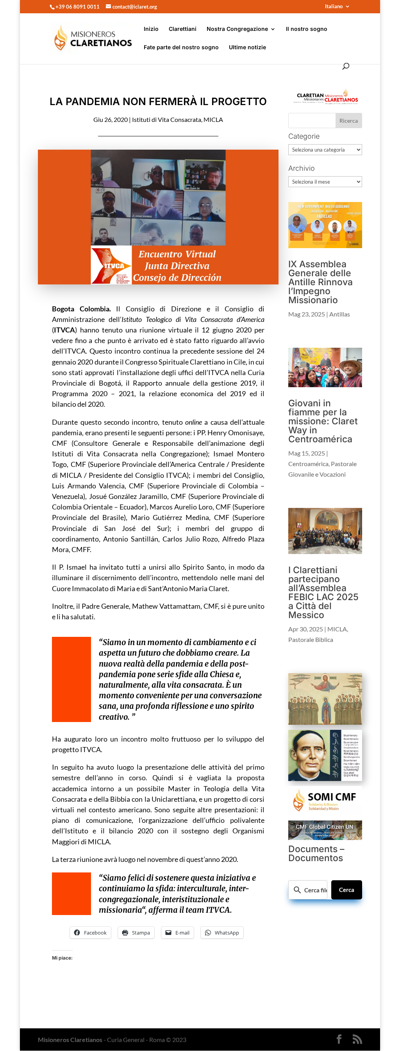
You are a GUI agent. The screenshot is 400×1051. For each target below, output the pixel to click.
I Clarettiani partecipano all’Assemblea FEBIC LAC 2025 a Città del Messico (323, 592)
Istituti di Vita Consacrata (166, 119)
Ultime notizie (247, 47)
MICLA (213, 119)
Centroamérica (308, 463)
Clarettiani (182, 29)
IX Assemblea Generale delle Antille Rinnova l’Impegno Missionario (320, 282)
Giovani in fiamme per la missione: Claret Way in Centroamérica (323, 421)
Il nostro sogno (306, 29)
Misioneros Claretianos (70, 1039)
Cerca (346, 889)
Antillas (339, 314)
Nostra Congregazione (237, 29)
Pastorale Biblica (310, 639)
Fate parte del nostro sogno (181, 47)
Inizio (151, 29)
